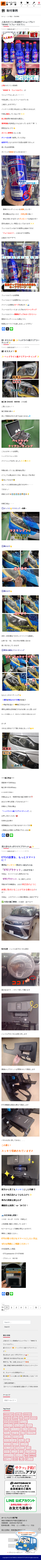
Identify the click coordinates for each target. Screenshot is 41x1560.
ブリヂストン (20, 1448)
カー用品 (9, 16)
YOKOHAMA (14, 1422)
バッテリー (24, 1444)
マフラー (6, 1451)
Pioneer (15, 1418)
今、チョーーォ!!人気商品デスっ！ (14, 1372)
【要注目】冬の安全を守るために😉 (14, 1358)
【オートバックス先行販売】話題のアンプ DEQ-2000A (20, 1386)
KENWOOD (27, 1414)
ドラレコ (21, 1440)
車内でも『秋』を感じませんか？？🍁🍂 (16, 1362)
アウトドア (23, 1422)
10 (36, 1307)
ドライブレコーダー (10, 1440)
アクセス (21, 5)
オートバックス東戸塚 (8, 3)
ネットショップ (27, 5)
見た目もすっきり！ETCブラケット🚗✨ (17, 846)
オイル (6, 1429)
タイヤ (23, 1433)
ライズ (21, 1451)
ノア (27, 1440)
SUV (21, 1418)
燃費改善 (33, 1455)
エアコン (29, 1425)
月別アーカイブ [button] (9, 1400)
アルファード (8, 1425)
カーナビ (25, 1429)
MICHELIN (7, 1418)
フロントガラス (9, 1448)
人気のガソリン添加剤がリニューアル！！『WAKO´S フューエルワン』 (18, 23)
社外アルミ (7, 1459)
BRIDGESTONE (9, 1414)
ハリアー (16, 1444)
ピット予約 (34, 5)
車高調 (15, 1459)
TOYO (27, 1418)
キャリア (33, 1429)
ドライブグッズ (18, 1437)
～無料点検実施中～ (9, 1383)
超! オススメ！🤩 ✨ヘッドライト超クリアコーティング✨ (20, 341)
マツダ (28, 1448)
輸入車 (21, 1459)
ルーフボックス (31, 1451)
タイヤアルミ (31, 1433)
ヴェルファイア (9, 1455)
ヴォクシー (19, 1455)
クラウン (6, 1433)
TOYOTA (34, 1418)
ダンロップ (7, 1437)
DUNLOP (19, 1414)
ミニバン (14, 1451)
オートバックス (15, 1429)
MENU (39, 4)
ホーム (3, 16)
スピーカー (15, 1433)
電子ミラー (29, 1459)
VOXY (6, 1422)
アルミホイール (19, 1425)
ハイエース (7, 1444)
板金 (26, 1455)
